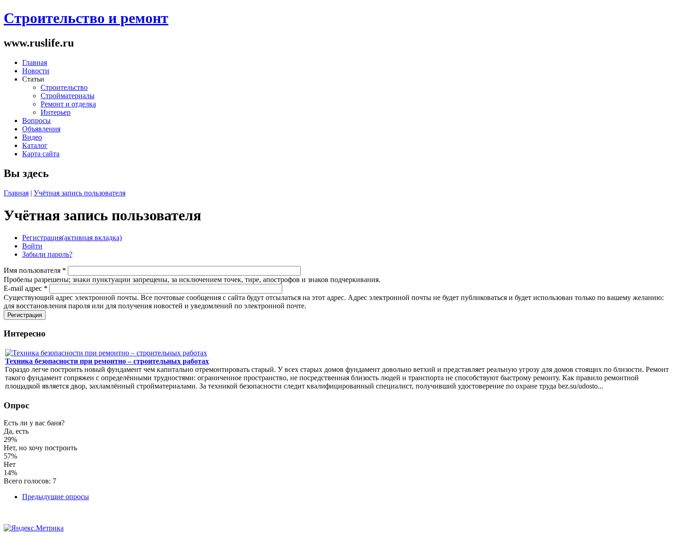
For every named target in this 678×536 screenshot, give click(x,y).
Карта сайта (40, 154)
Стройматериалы (68, 96)
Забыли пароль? (47, 254)
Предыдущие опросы (55, 497)
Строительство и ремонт (86, 18)
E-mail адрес (26, 288)
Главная (34, 62)
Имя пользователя (35, 270)
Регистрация (72, 237)
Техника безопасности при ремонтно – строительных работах (107, 361)
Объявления (41, 129)
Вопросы (36, 120)
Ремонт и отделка (68, 104)
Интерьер (56, 112)
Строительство (64, 87)
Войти (32, 246)
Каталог (35, 145)
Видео (32, 137)
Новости (35, 71)
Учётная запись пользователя (79, 193)
